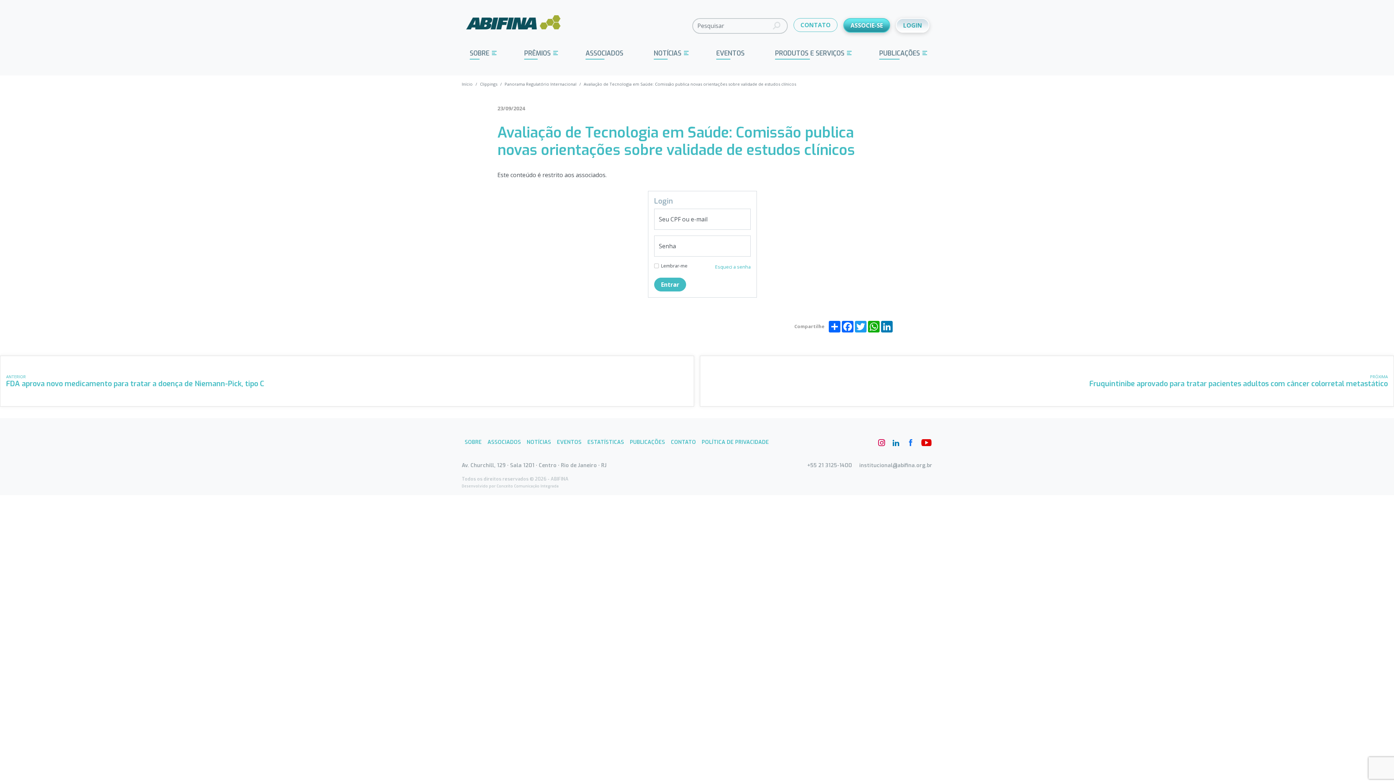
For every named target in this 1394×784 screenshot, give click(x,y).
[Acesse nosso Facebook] (910, 443)
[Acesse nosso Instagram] (881, 443)
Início (467, 84)
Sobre (479, 53)
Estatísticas (605, 442)
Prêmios (537, 53)
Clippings (488, 84)
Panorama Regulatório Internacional (540, 84)
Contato (683, 442)
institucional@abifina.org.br (895, 465)
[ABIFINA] (513, 25)
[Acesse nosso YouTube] (925, 443)
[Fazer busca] (776, 26)
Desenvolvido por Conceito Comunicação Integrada (510, 486)
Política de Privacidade (735, 442)
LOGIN (912, 25)
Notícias (667, 53)
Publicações (899, 53)
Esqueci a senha (733, 267)
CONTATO (815, 25)
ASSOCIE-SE (867, 25)
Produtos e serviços (809, 53)
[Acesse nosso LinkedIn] (896, 443)
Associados (604, 53)
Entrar (670, 285)
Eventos (730, 53)
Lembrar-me (674, 265)
